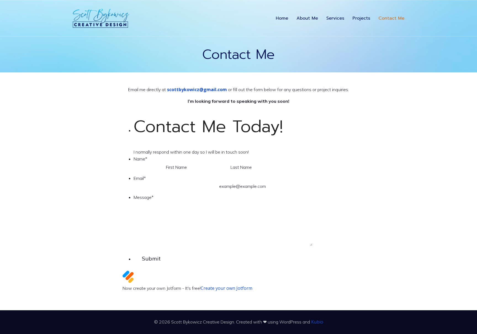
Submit (151, 258)
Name (140, 159)
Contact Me (391, 18)
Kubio (317, 322)
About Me (307, 18)
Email (140, 178)
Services (335, 18)
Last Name (241, 167)
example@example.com (242, 186)
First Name (176, 167)
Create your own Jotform (226, 288)
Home (282, 18)
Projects (361, 18)
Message (143, 197)
